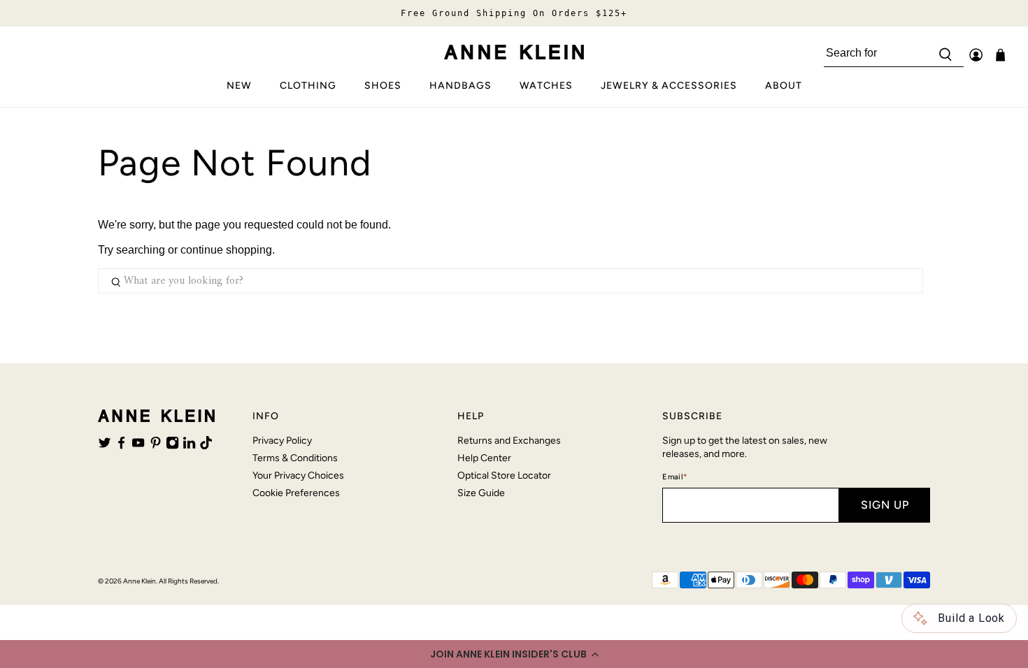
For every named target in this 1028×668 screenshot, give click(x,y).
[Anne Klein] (514, 52)
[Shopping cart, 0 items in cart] (1000, 54)
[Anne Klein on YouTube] (138, 445)
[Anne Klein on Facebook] (121, 445)
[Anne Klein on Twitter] (104, 445)
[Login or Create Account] (976, 55)
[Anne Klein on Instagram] (172, 445)
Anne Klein (139, 581)
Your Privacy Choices (298, 475)
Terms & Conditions (295, 458)
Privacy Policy (282, 440)
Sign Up (885, 504)
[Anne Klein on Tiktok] (206, 445)
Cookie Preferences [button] (296, 493)
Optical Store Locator (504, 475)
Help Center (484, 458)
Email (674, 476)
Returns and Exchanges (509, 440)
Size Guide (481, 493)
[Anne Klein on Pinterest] (155, 445)
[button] (514, 654)
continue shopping (226, 250)
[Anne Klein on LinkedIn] (189, 445)
